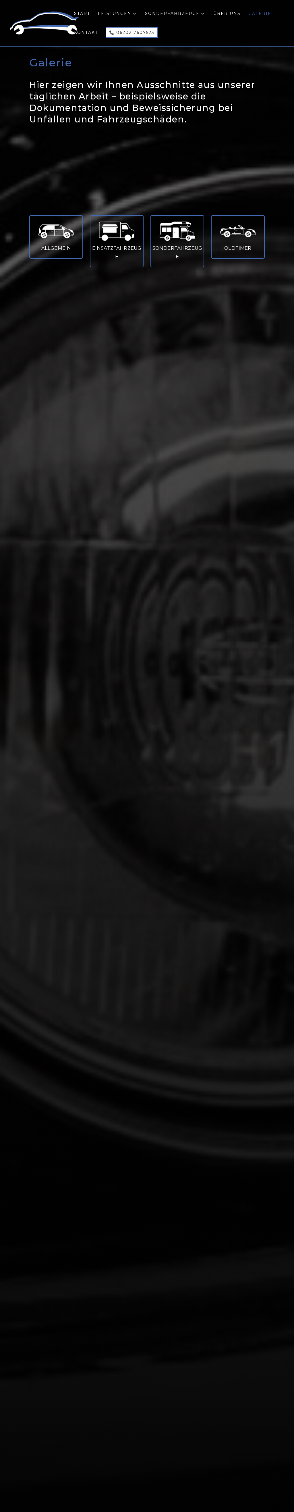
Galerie (259, 13)
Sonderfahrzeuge (172, 13)
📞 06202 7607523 (131, 32)
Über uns (227, 13)
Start (82, 13)
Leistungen (114, 13)
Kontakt (86, 32)
